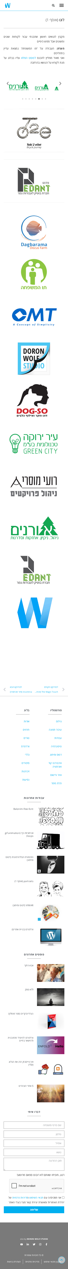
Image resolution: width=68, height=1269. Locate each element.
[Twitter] (34, 1244)
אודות (27, 721)
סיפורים (25, 763)
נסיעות (26, 779)
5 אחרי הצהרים (26, 1085)
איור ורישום (56, 775)
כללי (27, 754)
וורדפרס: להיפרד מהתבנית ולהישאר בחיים (20, 1039)
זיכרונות (25, 771)
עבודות (58, 738)
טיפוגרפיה (56, 746)
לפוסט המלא (28, 58)
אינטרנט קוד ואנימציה (55, 764)
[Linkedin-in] (27, 1244)
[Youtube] (21, 1244)
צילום (59, 721)
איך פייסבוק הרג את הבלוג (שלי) (21, 1063)
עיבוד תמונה (55, 729)
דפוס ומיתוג (56, 754)
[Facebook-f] (46, 1244)
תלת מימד (56, 783)
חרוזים (26, 729)
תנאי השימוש (36, 1197)
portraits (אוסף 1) (24, 881)
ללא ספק (29, 989)
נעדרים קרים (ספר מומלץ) (20, 1013)
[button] (53, 5)
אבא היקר (28, 965)
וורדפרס (25, 746)
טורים (27, 738)
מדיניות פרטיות (20, 1197)
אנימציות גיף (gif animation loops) (19, 834)
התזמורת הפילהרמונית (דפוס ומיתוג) (20, 858)
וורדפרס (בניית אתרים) (22, 929)
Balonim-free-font (23, 808)
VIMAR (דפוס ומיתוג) (23, 905)
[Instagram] (40, 1244)
